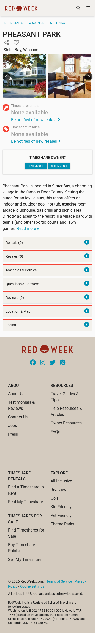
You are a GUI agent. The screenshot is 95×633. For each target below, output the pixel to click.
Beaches (58, 489)
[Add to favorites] (16, 43)
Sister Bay (57, 23)
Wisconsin (36, 23)
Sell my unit (59, 166)
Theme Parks (62, 524)
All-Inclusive (61, 481)
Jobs (12, 425)
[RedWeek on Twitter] (52, 362)
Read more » (28, 228)
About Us (16, 393)
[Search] (78, 8)
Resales (14, 256)
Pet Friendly (61, 515)
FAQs (55, 431)
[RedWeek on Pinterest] (62, 362)
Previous (6, 76)
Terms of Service (59, 581)
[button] (7, 43)
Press (13, 434)
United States (13, 23)
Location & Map (18, 311)
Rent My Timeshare (25, 501)
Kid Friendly (61, 506)
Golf (54, 498)
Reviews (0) (15, 298)
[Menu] (88, 8)
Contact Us (18, 417)
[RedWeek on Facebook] (33, 362)
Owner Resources (66, 423)
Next (88, 76)
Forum (11, 325)
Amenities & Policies (21, 270)
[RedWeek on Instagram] (42, 362)
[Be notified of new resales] (47, 135)
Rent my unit (36, 166)
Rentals (14, 243)
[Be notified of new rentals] (47, 113)
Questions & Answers (22, 284)
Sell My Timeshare (24, 559)
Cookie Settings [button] (32, 586)
